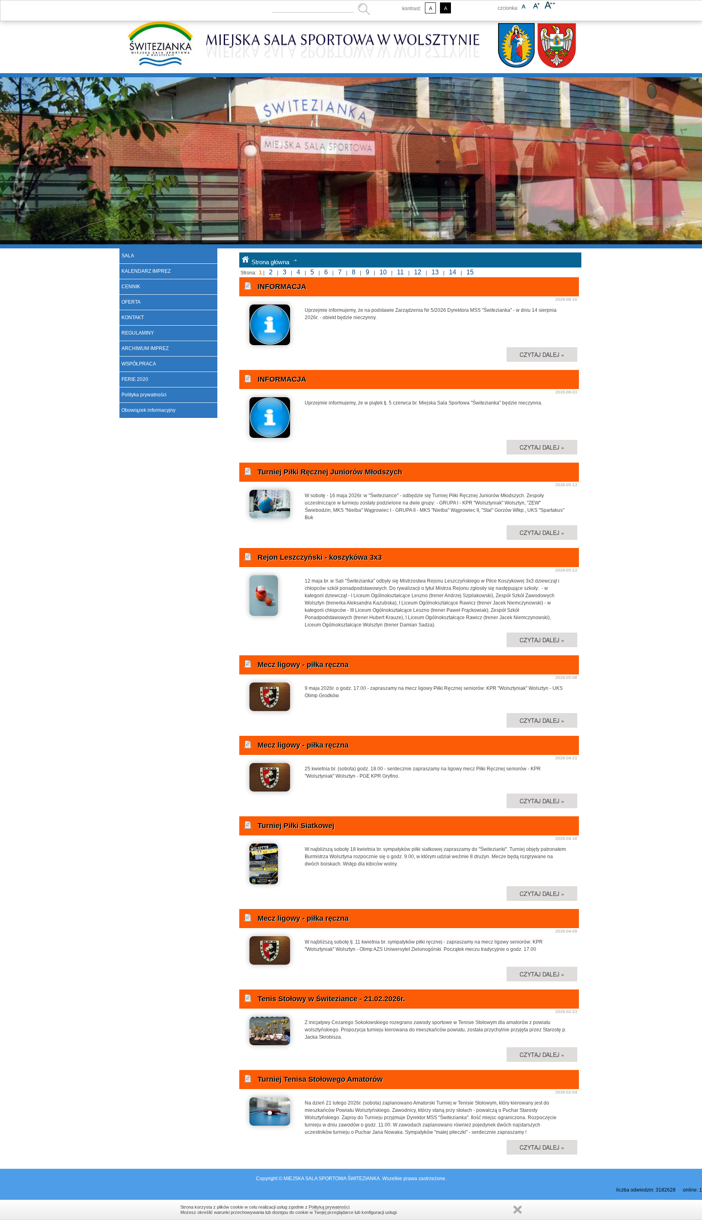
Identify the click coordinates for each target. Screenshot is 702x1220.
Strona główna (270, 262)
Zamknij (518, 1209)
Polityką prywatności (329, 1207)
